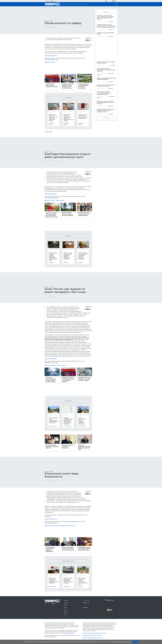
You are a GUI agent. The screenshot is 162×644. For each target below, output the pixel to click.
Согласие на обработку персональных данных (93, 637)
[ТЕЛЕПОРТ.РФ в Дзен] (113, 1)
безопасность (55, 525)
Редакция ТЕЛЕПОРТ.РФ (51, 55)
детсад (53, 200)
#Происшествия (52, 586)
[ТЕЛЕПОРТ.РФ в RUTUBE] (115, 1)
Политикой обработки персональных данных (122, 641)
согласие (43, 641)
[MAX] (86, 40)
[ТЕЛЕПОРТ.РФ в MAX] (106, 1)
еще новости (106, 117)
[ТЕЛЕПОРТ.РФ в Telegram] (108, 1)
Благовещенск (60, 200)
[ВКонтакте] (88, 40)
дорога (64, 365)
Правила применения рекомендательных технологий (94, 633)
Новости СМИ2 (48, 131)
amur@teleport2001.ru (69, 633)
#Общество (51, 262)
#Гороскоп (111, 21)
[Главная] (52, 4)
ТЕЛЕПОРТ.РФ (48, 59)
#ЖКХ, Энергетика (53, 426)
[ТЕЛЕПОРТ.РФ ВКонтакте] (110, 1)
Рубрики (69, 4)
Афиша (86, 4)
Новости (63, 4)
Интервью (66, 602)
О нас (65, 609)
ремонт (59, 365)
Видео (65, 605)
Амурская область (78, 4)
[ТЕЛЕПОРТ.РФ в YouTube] (117, 1)
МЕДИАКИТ (85, 607)
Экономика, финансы (50, 365)
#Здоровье (80, 262)
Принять (135, 641)
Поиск (65, 614)
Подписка (66, 612)
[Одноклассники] (89, 40)
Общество (47, 62)
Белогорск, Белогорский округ (67, 525)
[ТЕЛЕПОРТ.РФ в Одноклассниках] (111, 1)
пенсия (53, 62)
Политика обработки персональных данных (92, 635)
